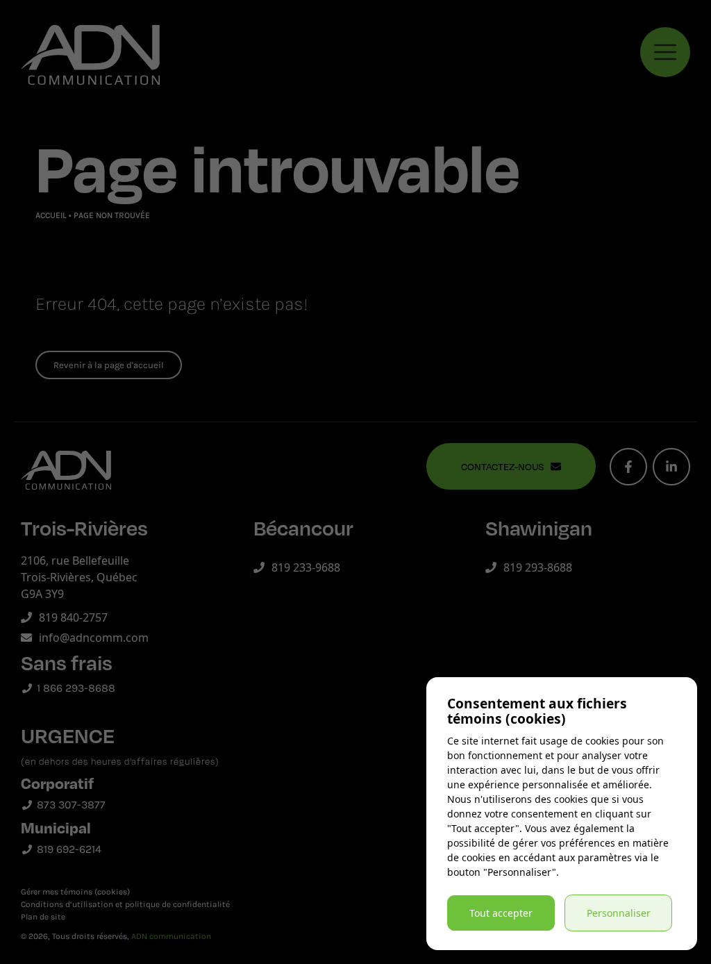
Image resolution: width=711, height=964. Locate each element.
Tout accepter (501, 913)
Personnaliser (619, 913)
